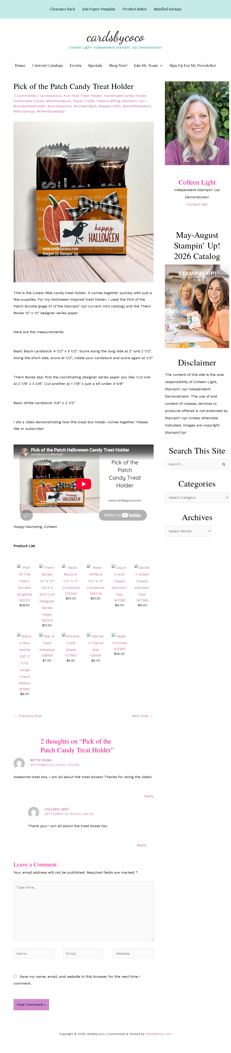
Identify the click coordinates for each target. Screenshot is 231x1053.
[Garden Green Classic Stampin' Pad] (142, 580)
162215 (47, 620)
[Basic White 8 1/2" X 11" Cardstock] (95, 577)
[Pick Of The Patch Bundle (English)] (24, 580)
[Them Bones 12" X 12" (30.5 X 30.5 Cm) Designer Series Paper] (47, 591)
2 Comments (25, 96)
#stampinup (24, 111)
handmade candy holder (125, 96)
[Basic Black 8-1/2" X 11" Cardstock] (71, 577)
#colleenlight (85, 106)
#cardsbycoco (60, 106)
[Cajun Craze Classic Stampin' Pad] (119, 580)
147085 (119, 600)
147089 (142, 600)
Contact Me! (197, 204)
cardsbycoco (115, 36)
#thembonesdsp (51, 111)
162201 (24, 600)
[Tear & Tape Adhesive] (47, 643)
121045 (71, 593)
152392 (119, 649)
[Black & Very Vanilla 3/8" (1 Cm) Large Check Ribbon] (24, 659)
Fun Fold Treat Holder (83, 96)
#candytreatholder (30, 106)
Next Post (142, 716)
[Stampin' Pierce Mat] (95, 643)
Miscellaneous (58, 101)
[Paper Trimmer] (119, 639)
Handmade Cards (29, 101)
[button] (160, 65)
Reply (149, 796)
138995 (47, 655)
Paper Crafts (84, 101)
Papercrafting (108, 101)
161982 (24, 689)
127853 (71, 655)
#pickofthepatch (137, 106)
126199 (95, 655)
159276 (96, 593)
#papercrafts (109, 106)
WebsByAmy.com (158, 1034)
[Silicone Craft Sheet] (71, 643)
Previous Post (28, 716)
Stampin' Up (133, 101)
